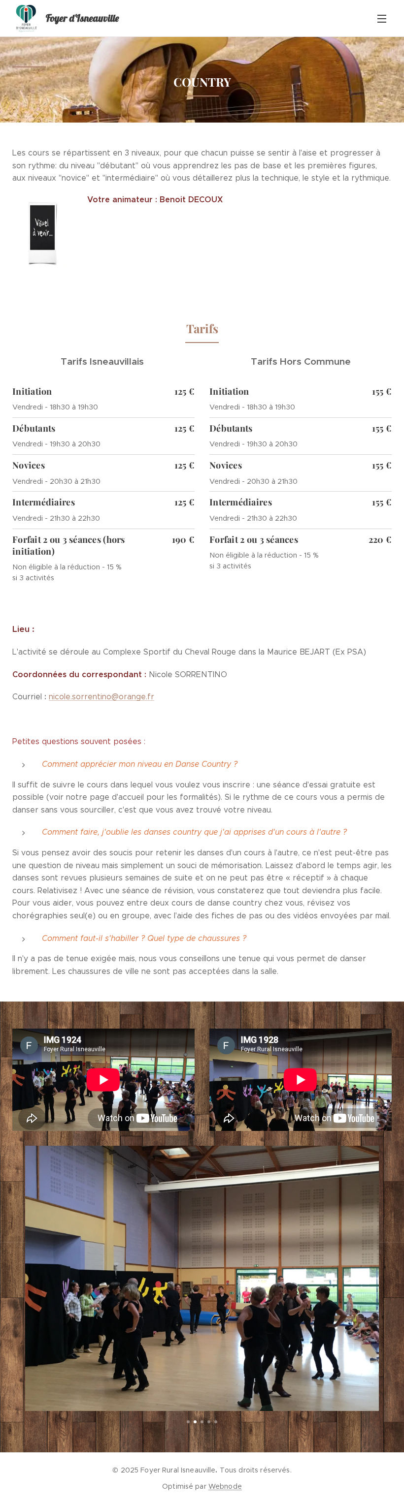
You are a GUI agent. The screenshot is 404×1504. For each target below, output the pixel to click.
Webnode (225, 1486)
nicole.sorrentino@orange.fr (101, 696)
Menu (382, 18)
